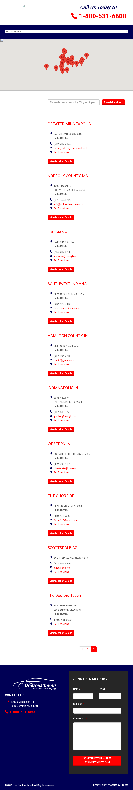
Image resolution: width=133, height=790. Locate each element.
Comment (80, 718)
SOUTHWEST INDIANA (67, 284)
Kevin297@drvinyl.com (66, 520)
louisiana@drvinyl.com (66, 256)
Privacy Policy (99, 785)
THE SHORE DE (61, 496)
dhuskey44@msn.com (66, 468)
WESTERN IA (59, 443)
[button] (62, 71)
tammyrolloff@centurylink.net (70, 148)
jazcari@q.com (62, 567)
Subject (78, 704)
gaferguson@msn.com (66, 308)
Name (77, 688)
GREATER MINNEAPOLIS (69, 124)
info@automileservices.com (69, 204)
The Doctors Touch (64, 595)
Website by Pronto (118, 785)
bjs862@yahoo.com (64, 360)
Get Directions (61, 152)
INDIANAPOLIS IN (63, 387)
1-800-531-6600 (102, 16)
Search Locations (113, 102)
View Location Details (61, 161)
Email (103, 688)
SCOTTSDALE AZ (62, 547)
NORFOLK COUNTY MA (68, 175)
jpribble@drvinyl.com (65, 416)
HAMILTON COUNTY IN (68, 335)
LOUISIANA (57, 232)
